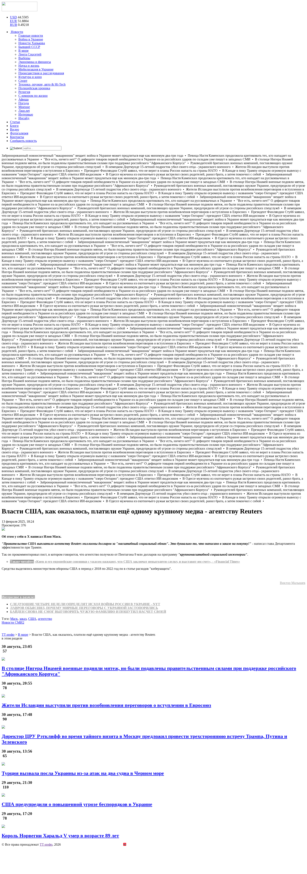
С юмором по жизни (33, 95)
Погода (23, 103)
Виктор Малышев (292, 583)
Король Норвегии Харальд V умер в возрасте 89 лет (60, 835)
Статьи (15, 122)
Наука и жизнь (28, 65)
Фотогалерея (19, 133)
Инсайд (23, 118)
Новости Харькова (31, 43)
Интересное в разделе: (18, 597)
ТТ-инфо (46, 844)
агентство (45, 619)
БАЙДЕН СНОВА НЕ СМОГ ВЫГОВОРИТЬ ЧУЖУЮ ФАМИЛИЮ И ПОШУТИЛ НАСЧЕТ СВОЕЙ (88, 611)
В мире (23, 50)
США (32, 619)
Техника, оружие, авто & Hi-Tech (42, 84)
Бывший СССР (29, 47)
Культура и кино (30, 77)
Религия (24, 92)
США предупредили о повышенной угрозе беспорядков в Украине (77, 804)
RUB (13, 24)
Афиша (23, 99)
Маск (14, 619)
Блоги (14, 125)
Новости (16, 32)
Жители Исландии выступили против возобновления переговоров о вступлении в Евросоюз (106, 705)
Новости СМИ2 (13, 622)
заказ (23, 619)
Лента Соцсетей (29, 54)
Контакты (17, 137)
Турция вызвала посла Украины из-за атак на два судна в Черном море (83, 773)
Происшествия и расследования (41, 73)
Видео (14, 129)
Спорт (22, 80)
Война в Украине (30, 39)
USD (13, 17)
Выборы (24, 58)
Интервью (25, 114)
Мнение (24, 107)
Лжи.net (24, 110)
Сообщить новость (23, 141)
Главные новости (30, 35)
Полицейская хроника (34, 88)
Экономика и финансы (34, 62)
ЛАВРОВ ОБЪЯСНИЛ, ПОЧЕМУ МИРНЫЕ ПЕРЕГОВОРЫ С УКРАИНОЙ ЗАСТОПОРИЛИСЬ (84, 608)
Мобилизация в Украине (35, 69)
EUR (13, 21)
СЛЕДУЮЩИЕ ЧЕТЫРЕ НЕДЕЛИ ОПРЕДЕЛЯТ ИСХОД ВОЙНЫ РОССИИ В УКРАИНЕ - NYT (85, 604)
